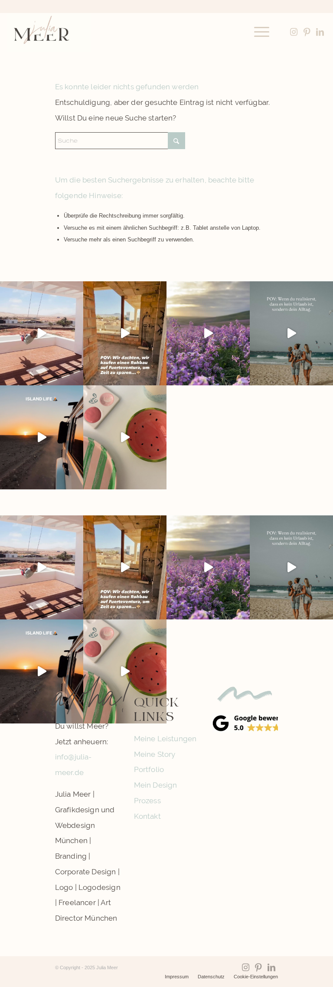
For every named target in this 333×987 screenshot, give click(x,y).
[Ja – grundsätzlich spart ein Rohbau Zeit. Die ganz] (124, 333)
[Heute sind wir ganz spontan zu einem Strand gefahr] (41, 437)
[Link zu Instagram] (293, 32)
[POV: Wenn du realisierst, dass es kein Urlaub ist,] (291, 333)
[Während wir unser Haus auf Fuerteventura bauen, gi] (41, 333)
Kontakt (147, 816)
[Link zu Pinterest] (306, 32)
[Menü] (257, 32)
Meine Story (155, 754)
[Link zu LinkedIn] (319, 32)
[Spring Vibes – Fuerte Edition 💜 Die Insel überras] (208, 333)
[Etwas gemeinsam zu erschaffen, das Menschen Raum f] (124, 437)
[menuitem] (257, 32)
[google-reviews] (245, 723)
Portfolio (149, 769)
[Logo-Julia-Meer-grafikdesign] (49, 32)
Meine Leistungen (165, 738)
